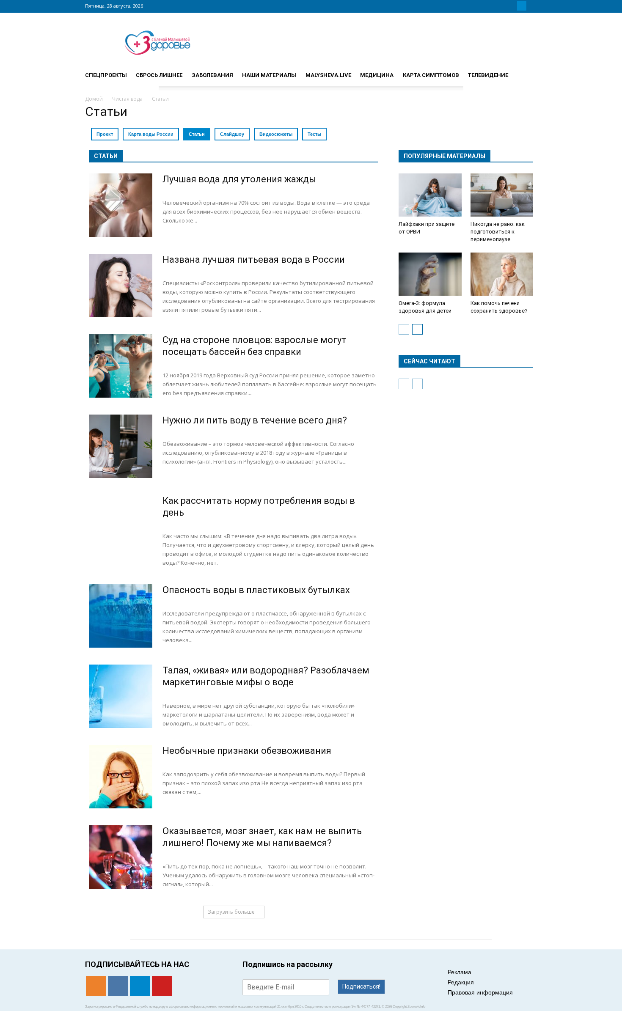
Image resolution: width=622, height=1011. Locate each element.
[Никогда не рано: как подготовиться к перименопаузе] (502, 195)
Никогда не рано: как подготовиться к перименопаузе (498, 231)
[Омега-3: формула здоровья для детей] (430, 274)
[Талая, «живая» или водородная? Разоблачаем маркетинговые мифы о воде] (120, 696)
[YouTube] (532, 6)
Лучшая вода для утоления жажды (239, 179)
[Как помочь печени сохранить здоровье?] (502, 274)
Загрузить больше (231, 911)
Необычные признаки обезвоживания (246, 750)
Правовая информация (480, 992)
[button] (527, 71)
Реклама (459, 972)
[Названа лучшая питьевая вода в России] (120, 285)
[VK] (511, 6)
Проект (104, 134)
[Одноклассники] (501, 6)
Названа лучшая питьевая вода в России (253, 259)
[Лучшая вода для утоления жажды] (120, 205)
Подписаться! (361, 986)
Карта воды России (150, 134)
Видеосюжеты (275, 134)
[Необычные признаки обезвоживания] (120, 776)
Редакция (461, 982)
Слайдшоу (232, 134)
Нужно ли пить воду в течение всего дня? (254, 420)
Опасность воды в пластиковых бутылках (256, 590)
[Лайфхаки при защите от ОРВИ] (430, 195)
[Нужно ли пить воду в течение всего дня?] (120, 446)
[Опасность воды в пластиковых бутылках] (120, 616)
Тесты (314, 134)
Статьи (197, 134)
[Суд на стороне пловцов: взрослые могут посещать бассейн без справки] (120, 366)
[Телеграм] (521, 6)
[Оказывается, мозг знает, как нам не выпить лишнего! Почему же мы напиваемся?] (120, 857)
